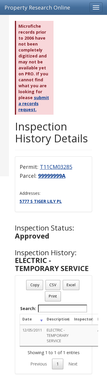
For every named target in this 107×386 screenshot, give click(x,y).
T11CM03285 (56, 166)
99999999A (51, 175)
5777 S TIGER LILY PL (41, 201)
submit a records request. (33, 103)
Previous (38, 364)
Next (73, 364)
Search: (28, 308)
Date (27, 319)
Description (58, 319)
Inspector (83, 319)
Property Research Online (37, 7)
